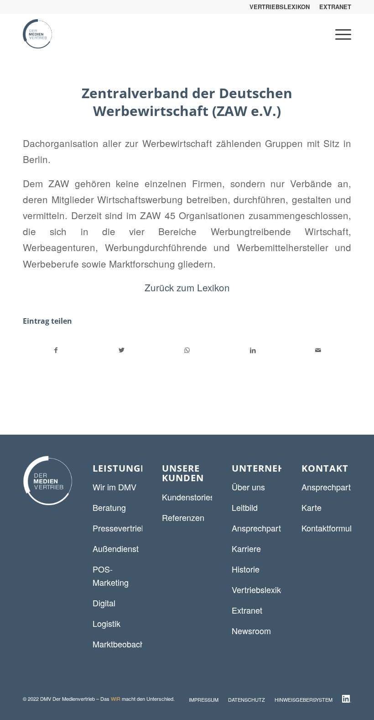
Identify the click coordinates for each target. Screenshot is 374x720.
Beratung (109, 507)
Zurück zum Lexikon (187, 287)
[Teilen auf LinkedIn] (253, 350)
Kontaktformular (330, 528)
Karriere (246, 548)
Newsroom (251, 630)
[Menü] (338, 33)
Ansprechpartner (262, 528)
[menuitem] (280, 7)
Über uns (248, 487)
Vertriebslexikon (261, 589)
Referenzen (183, 517)
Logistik (106, 623)
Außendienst (116, 548)
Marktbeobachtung (127, 644)
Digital (104, 603)
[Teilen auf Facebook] (56, 350)
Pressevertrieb (119, 528)
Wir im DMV (114, 487)
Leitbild (245, 507)
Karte (311, 507)
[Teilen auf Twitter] (122, 350)
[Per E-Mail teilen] (318, 350)
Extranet (247, 610)
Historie (246, 569)
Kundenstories (188, 497)
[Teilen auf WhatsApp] (187, 350)
